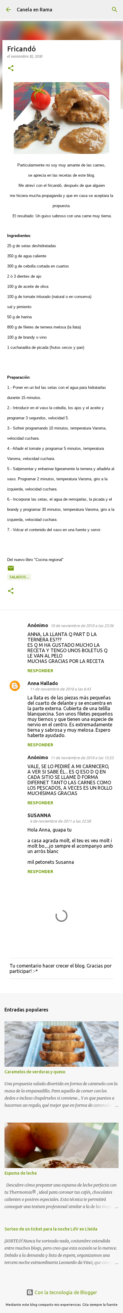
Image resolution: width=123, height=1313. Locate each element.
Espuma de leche (20, 1173)
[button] (10, 69)
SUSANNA (39, 815)
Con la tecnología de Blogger (65, 1292)
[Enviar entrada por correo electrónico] (10, 570)
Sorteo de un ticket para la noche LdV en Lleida (50, 1229)
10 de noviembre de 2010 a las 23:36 (81, 625)
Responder (40, 670)
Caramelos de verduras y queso (34, 1071)
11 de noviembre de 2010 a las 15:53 (81, 758)
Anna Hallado (42, 683)
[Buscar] (114, 9)
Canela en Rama (34, 9)
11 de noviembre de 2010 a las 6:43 (60, 689)
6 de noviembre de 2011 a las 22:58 (60, 821)
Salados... (19, 577)
